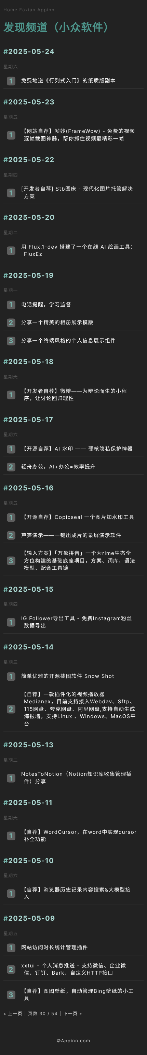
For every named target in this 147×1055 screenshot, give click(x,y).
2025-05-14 (31, 647)
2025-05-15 (31, 589)
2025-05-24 (31, 51)
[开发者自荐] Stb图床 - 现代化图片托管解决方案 (77, 192)
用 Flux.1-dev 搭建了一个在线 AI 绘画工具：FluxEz (78, 250)
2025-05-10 (31, 861)
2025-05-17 (30, 420)
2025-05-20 (31, 217)
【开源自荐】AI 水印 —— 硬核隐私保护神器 (77, 448)
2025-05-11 (30, 802)
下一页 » (72, 1014)
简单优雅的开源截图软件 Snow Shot (68, 676)
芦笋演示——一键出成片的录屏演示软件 (71, 535)
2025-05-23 (31, 102)
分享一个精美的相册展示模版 (57, 322)
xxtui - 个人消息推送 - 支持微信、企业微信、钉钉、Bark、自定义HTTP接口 (73, 969)
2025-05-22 (31, 160)
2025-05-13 (31, 745)
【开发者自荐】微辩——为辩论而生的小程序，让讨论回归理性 (74, 395)
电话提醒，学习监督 (46, 304)
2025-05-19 (31, 275)
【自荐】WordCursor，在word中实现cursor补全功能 (79, 836)
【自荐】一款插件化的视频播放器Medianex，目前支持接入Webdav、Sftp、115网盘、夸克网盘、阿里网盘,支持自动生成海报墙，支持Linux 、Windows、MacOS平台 (78, 709)
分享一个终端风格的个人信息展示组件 (68, 340)
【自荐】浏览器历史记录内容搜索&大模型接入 (76, 893)
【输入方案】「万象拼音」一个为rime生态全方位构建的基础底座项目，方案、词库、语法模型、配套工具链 (78, 560)
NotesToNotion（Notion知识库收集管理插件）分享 (76, 778)
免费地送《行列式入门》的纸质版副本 (68, 80)
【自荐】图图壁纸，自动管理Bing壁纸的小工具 (77, 995)
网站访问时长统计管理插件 (54, 947)
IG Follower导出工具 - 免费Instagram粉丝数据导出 (76, 622)
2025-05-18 (31, 362)
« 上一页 (13, 1014)
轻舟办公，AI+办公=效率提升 (58, 466)
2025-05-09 (31, 918)
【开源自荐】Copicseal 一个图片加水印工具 (77, 517)
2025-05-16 (31, 488)
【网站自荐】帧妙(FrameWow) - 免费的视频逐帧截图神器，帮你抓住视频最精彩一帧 (78, 135)
